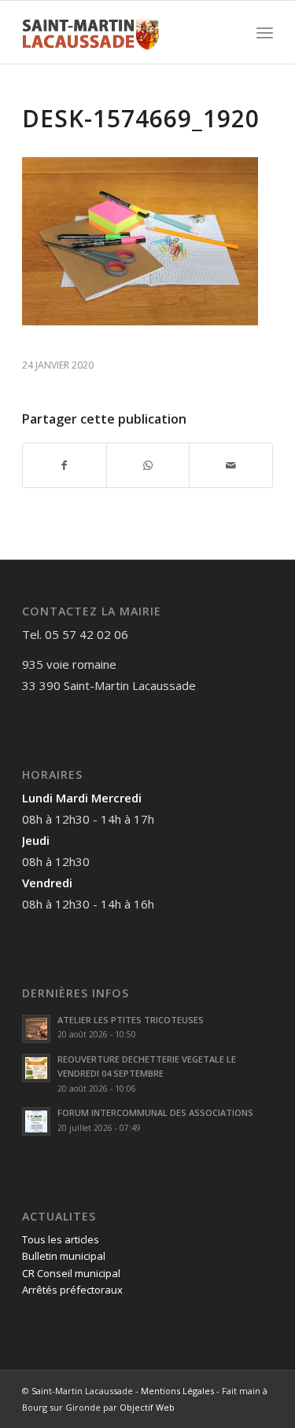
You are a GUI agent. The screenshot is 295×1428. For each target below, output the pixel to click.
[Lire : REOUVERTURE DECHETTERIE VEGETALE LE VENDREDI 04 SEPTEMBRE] (36, 1068)
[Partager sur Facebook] (64, 465)
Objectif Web (147, 1407)
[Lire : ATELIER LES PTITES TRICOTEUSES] (36, 1029)
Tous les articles (60, 1239)
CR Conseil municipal (71, 1273)
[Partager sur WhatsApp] (148, 465)
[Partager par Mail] (231, 465)
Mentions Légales (177, 1391)
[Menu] (264, 32)
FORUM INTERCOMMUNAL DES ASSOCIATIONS (155, 1112)
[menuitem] (264, 32)
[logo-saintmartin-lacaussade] (122, 32)
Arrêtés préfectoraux (72, 1290)
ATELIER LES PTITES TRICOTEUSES (130, 1020)
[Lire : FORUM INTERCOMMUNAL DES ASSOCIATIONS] (36, 1121)
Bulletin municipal (63, 1256)
